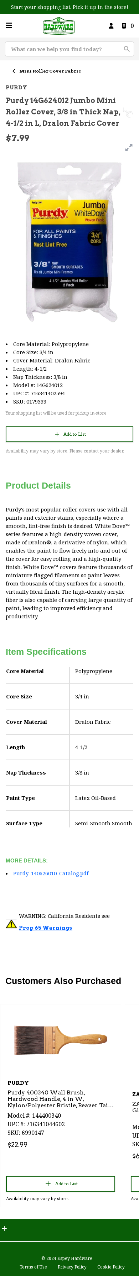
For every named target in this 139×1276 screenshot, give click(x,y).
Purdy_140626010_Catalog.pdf (50, 873)
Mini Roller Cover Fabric (50, 71)
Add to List (74, 434)
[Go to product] (60, 1040)
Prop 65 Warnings (45, 928)
